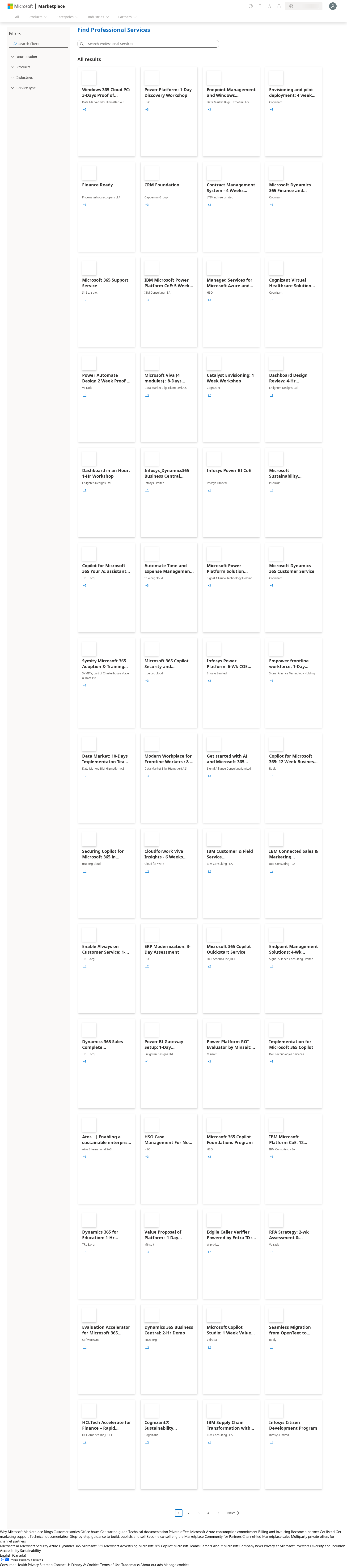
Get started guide (113, 1531)
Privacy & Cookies (85, 1564)
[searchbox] (43, 43)
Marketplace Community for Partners (212, 1536)
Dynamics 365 (70, 1545)
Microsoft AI (9, 1545)
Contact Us (62, 1564)
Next (231, 1513)
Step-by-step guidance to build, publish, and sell (108, 1536)
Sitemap (46, 1564)
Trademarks (130, 1564)
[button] (81, 44)
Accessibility (9, 1550)
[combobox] (149, 43)
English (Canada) (13, 1555)
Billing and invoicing (274, 1531)
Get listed (327, 1531)
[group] (84, 109)
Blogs (48, 1531)
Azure (53, 1545)
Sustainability (30, 1550)
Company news (251, 1545)
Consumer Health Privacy (19, 1564)
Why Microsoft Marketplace (21, 1531)
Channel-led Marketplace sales (266, 1536)
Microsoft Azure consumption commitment (224, 1531)
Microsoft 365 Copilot (156, 1545)
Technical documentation (148, 1531)
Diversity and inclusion (327, 1545)
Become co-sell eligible (165, 1536)
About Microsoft (225, 1545)
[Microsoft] (20, 6)
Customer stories (67, 1531)
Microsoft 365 (92, 1545)
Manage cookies (176, 1564)
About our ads (151, 1564)
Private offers (179, 1531)
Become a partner (305, 1531)
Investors (302, 1545)
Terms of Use (110, 1564)
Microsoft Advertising (121, 1545)
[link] (106, 111)
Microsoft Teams (186, 1545)
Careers (206, 1545)
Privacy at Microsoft (279, 1545)
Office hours (89, 1531)
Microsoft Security (34, 1545)
